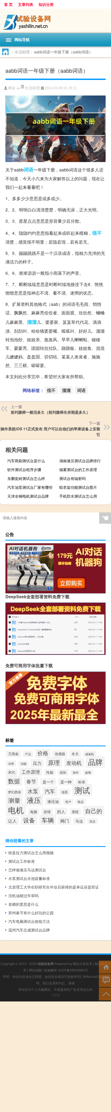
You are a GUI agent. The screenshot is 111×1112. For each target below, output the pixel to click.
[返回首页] (105, 967)
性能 (49, 772)
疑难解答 (50, 970)
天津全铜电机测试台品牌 (28, 496)
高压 (92, 821)
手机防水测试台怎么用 (78, 496)
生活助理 (22, 51)
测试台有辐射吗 (72, 478)
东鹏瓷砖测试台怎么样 (26, 478)
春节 (31, 781)
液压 (34, 800)
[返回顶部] (105, 994)
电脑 (33, 811)
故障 (88, 772)
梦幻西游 (14, 792)
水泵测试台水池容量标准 (29, 878)
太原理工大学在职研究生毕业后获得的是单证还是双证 (53, 887)
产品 (28, 754)
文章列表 (25, 4)
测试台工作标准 (21, 861)
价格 (42, 753)
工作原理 (31, 771)
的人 (61, 811)
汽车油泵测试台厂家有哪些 (30, 487)
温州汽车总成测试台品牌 (29, 930)
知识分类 (46, 4)
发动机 (74, 762)
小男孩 (55, 995)
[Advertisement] (55, 1056)
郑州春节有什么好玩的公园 (31, 912)
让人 (12, 821)
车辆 (47, 820)
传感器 (60, 753)
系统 (75, 811)
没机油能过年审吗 (23, 895)
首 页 (8, 4)
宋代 (11, 772)
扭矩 (63, 772)
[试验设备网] (55, 21)
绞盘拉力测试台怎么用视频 (31, 852)
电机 (16, 809)
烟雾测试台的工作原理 (78, 469)
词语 (28, 169)
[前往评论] (105, 980)
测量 (14, 800)
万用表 (13, 753)
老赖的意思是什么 (23, 904)
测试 (82, 789)
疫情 (47, 811)
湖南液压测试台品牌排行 (80, 460)
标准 (81, 781)
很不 (97, 232)
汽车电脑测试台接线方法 (29, 921)
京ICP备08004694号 (73, 970)
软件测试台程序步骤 (24, 469)
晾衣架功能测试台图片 (78, 487)
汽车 (50, 791)
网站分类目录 (82, 963)
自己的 (93, 811)
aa (18, 88)
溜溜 (32, 321)
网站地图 (35, 970)
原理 (54, 762)
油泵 (64, 792)
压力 (37, 763)
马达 (79, 821)
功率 (11, 763)
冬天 (75, 753)
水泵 (32, 791)
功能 (23, 764)
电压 (81, 801)
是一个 (48, 781)
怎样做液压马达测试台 (27, 869)
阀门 (64, 820)
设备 (29, 820)
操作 (76, 772)
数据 (14, 780)
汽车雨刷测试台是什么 (26, 460)
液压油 (53, 801)
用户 (68, 801)
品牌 (95, 762)
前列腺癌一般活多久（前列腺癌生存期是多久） (50, 412)
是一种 (66, 781)
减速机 (89, 754)
